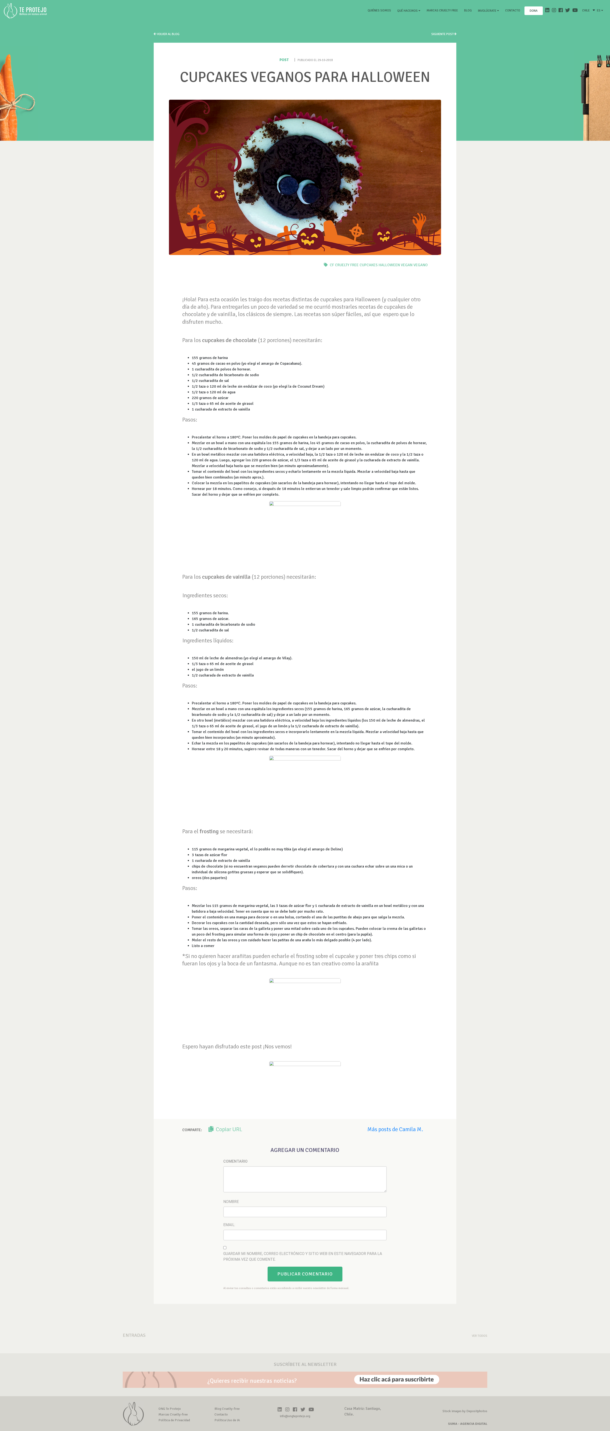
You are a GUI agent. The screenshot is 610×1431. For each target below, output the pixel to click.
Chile (586, 10)
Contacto (512, 10)
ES (599, 10)
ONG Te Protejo (169, 1409)
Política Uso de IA (227, 1420)
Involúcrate (487, 11)
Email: (229, 1225)
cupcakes (369, 265)
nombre (231, 1201)
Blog (468, 10)
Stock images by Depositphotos (464, 1411)
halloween (389, 265)
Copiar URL (228, 1129)
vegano (420, 265)
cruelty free (347, 265)
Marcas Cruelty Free (442, 10)
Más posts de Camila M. (395, 1129)
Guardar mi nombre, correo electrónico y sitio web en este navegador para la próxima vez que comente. (302, 1256)
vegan (406, 265)
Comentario (235, 1161)
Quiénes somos (380, 10)
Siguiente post (442, 34)
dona (534, 11)
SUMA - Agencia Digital (467, 1424)
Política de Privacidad (174, 1420)
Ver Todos (479, 1336)
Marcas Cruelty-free (173, 1414)
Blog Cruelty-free (227, 1409)
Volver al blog (167, 34)
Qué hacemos (407, 11)
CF (332, 265)
